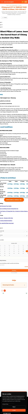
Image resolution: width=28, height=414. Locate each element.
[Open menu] (2, 2)
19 (18, 251)
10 (9, 249)
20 (23, 251)
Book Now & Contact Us (14, 200)
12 (18, 249)
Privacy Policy (5, 404)
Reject (14, 407)
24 (9, 253)
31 (9, 255)
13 (23, 249)
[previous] (2, 291)
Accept (14, 410)
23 (4, 253)
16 (4, 251)
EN (22, 1)
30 (4, 255)
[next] (5, 291)
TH (25, 1)
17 (9, 251)
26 (18, 253)
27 (23, 253)
